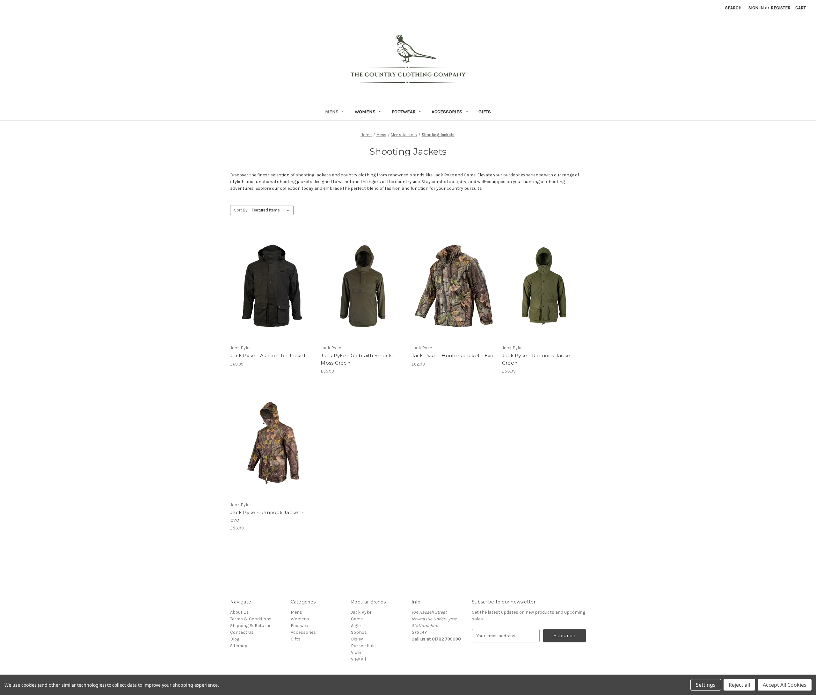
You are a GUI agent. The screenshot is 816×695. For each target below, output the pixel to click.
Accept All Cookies (784, 684)
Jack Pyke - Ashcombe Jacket (268, 355)
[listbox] (272, 210)
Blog (234, 639)
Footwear (404, 112)
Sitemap (238, 645)
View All (358, 659)
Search (733, 8)
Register (780, 8)
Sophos (359, 632)
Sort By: (241, 210)
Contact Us (242, 632)
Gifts (484, 112)
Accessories (447, 112)
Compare (269, 291)
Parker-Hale (363, 645)
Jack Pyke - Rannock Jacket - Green (539, 359)
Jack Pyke (361, 612)
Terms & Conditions (251, 619)
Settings (706, 684)
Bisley (357, 639)
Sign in (756, 8)
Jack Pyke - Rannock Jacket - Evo (267, 516)
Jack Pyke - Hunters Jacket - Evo (453, 355)
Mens (332, 112)
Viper (356, 652)
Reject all (739, 684)
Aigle (356, 625)
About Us (239, 612)
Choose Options (363, 297)
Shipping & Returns (251, 625)
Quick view (270, 280)
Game (357, 619)
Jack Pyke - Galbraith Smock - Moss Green (358, 359)
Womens (365, 112)
